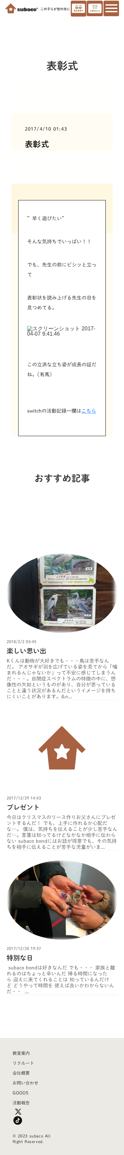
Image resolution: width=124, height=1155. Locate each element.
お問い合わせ (25, 1083)
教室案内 (21, 1053)
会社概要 (21, 1073)
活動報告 (21, 1103)
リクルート (23, 1063)
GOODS (20, 1093)
